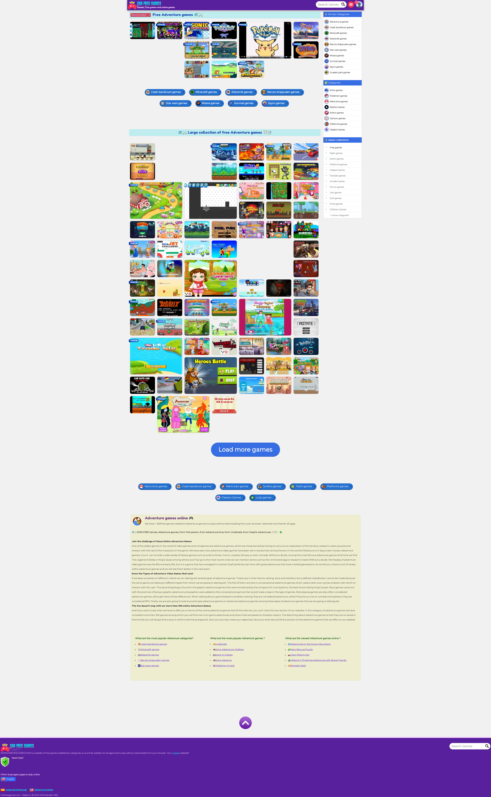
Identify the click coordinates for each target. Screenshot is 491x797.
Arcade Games (337, 181)
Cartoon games (337, 118)
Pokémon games (338, 96)
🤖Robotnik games (148, 655)
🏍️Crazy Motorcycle (298, 655)
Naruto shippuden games (343, 44)
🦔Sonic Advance (222, 660)
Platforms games (338, 124)
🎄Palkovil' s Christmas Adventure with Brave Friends (317, 660)
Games (175, 753)
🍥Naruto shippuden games (153, 660)
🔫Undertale (220, 644)
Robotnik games (338, 38)
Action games (337, 113)
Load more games (245, 449)
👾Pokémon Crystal (224, 665)
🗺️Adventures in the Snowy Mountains (309, 644)
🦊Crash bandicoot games (152, 644)
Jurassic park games (340, 72)
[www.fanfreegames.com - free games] (18, 747)
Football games (338, 176)
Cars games (335, 192)
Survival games (337, 61)
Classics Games (337, 129)
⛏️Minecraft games (148, 649)
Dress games (336, 204)
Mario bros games (339, 101)
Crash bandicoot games (342, 27)
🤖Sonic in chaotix (223, 655)
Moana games (337, 55)
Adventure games (339, 22)
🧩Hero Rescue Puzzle (300, 649)
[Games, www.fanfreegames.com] (145, 5)
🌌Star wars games (148, 665)
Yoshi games (304, 486)
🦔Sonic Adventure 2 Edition (228, 649)
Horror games (337, 187)
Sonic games (336, 90)
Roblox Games (337, 107)
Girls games (336, 198)
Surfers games (272, 486)
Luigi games (263, 497)
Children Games (338, 209)
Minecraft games (338, 33)
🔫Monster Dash (297, 665)
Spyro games (336, 67)
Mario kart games (237, 486)
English (10, 779)
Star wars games (338, 50)
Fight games (336, 153)
